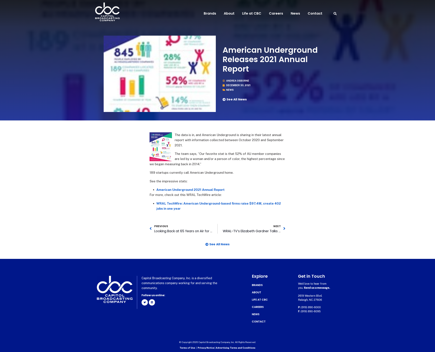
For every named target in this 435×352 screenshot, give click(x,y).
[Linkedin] (152, 302)
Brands (210, 13)
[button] (335, 13)
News (295, 13)
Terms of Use (187, 348)
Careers (276, 13)
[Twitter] (145, 302)
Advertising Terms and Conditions (235, 348)
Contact (315, 13)
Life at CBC (251, 13)
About (229, 13)
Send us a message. (317, 287)
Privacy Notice (206, 348)
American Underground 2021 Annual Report (190, 190)
